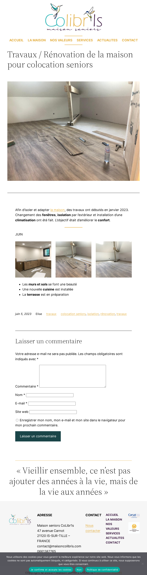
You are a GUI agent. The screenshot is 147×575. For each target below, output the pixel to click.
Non (79, 569)
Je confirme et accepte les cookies (51, 569)
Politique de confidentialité (102, 569)
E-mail (21, 403)
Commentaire (26, 386)
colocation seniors (73, 314)
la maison (57, 210)
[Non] (142, 563)
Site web (21, 412)
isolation (93, 314)
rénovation (107, 314)
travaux (51, 314)
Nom (20, 395)
